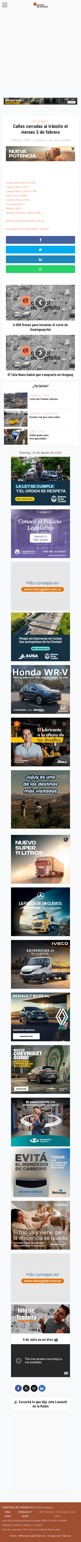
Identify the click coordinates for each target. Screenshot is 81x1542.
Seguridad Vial (50, 413)
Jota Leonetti (62, 140)
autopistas (34, 395)
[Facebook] (18, 1388)
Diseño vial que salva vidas (44, 417)
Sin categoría (40, 121)
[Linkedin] (42, 1388)
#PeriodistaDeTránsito (32, 1535)
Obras (46, 395)
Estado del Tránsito (59, 1535)
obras (45, 229)
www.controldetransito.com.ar (25, 220)
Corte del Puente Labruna (43, 399)
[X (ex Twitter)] (26, 1388)
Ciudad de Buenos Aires (23, 229)
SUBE (32, 431)
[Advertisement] (40, 52)
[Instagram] (34, 1388)
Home (13, 1535)
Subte (41, 431)
